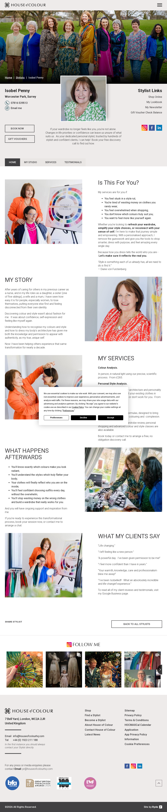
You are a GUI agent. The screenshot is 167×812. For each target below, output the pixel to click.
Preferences (56, 418)
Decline (83, 418)
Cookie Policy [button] (78, 407)
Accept (110, 418)
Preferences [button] (68, 410)
